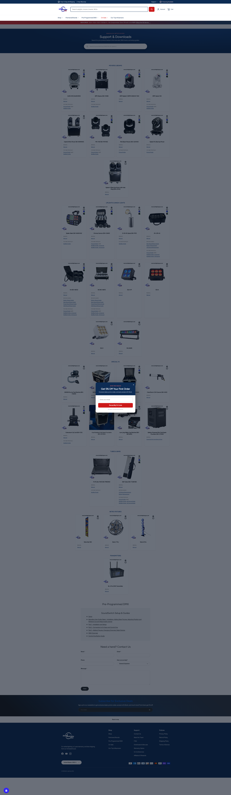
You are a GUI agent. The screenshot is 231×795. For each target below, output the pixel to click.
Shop (59, 17)
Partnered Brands (71, 17)
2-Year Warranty (81, 2)
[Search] (151, 9)
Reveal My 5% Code (115, 405)
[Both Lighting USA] (63, 9)
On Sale (103, 17)
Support (153, 2)
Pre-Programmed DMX (89, 17)
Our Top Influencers (117, 17)
